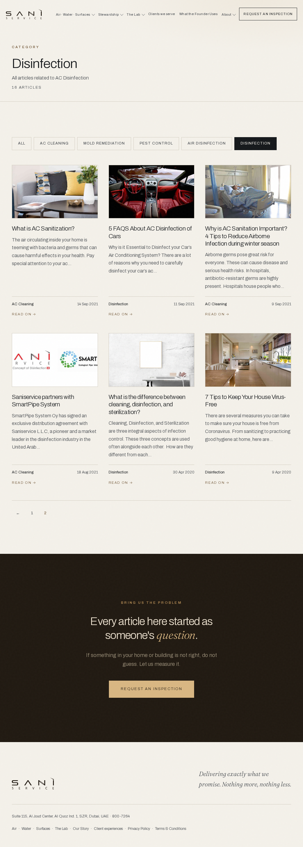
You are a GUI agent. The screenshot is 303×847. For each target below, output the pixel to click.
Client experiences (108, 829)
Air (14, 829)
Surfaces (43, 829)
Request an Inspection (268, 14)
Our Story (81, 829)
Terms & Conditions (170, 829)
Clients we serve (161, 14)
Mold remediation (104, 143)
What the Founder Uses (198, 14)
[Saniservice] (24, 14)
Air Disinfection (207, 143)
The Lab (61, 829)
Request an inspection (151, 689)
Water (26, 829)
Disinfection (255, 143)
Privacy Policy (139, 829)
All (21, 143)
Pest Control (156, 143)
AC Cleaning (54, 143)
